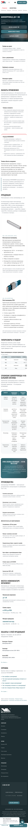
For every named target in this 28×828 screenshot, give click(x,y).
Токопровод (11, 698)
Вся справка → (4, 691)
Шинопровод (4, 766)
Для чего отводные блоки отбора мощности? (13, 688)
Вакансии (3, 758)
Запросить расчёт (14, 36)
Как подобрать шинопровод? (9, 676)
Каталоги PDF (4, 744)
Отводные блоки (18, 698)
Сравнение (20, 10)
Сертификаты (4, 733)
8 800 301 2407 (6, 785)
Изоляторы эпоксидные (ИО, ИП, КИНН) (18, 700)
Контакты (3, 726)
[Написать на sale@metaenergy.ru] (15, 2)
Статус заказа (4, 751)
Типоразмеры (14, 10)
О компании (3, 729)
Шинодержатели (4, 700)
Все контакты (19, 795)
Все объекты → (4, 662)
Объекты (3, 736)
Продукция (9, 10)
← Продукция (4, 8)
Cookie (21, 819)
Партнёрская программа (6, 754)
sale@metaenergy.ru (9, 792)
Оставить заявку (22, 2)
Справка (3, 747)
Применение (3, 10)
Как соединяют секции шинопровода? (11, 683)
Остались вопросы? (14, 802)
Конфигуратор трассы (14, 31)
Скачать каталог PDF (14, 27)
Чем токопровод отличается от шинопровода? (14, 685)
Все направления (4, 776)
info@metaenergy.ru (18, 792)
